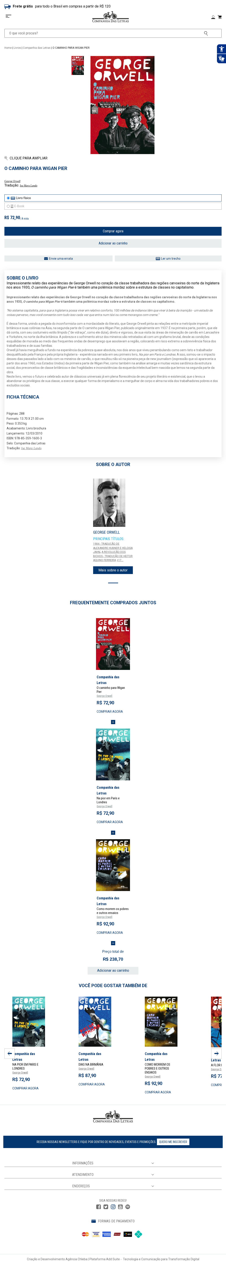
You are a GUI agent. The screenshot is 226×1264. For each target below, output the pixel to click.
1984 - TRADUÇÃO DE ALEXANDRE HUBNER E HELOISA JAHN (113, 548)
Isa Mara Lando (28, 185)
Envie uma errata (61, 258)
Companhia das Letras (37, 47)
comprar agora (110, 711)
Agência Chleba (76, 1259)
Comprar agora (113, 231)
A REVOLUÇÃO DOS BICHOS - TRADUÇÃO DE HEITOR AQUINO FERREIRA (113, 556)
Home (8, 47)
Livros (17, 47)
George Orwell (12, 181)
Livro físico (23, 198)
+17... (120, 560)
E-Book (19, 206)
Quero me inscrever (173, 1142)
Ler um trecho (171, 258)
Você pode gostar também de (113, 985)
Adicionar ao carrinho (113, 243)
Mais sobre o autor (113, 570)
